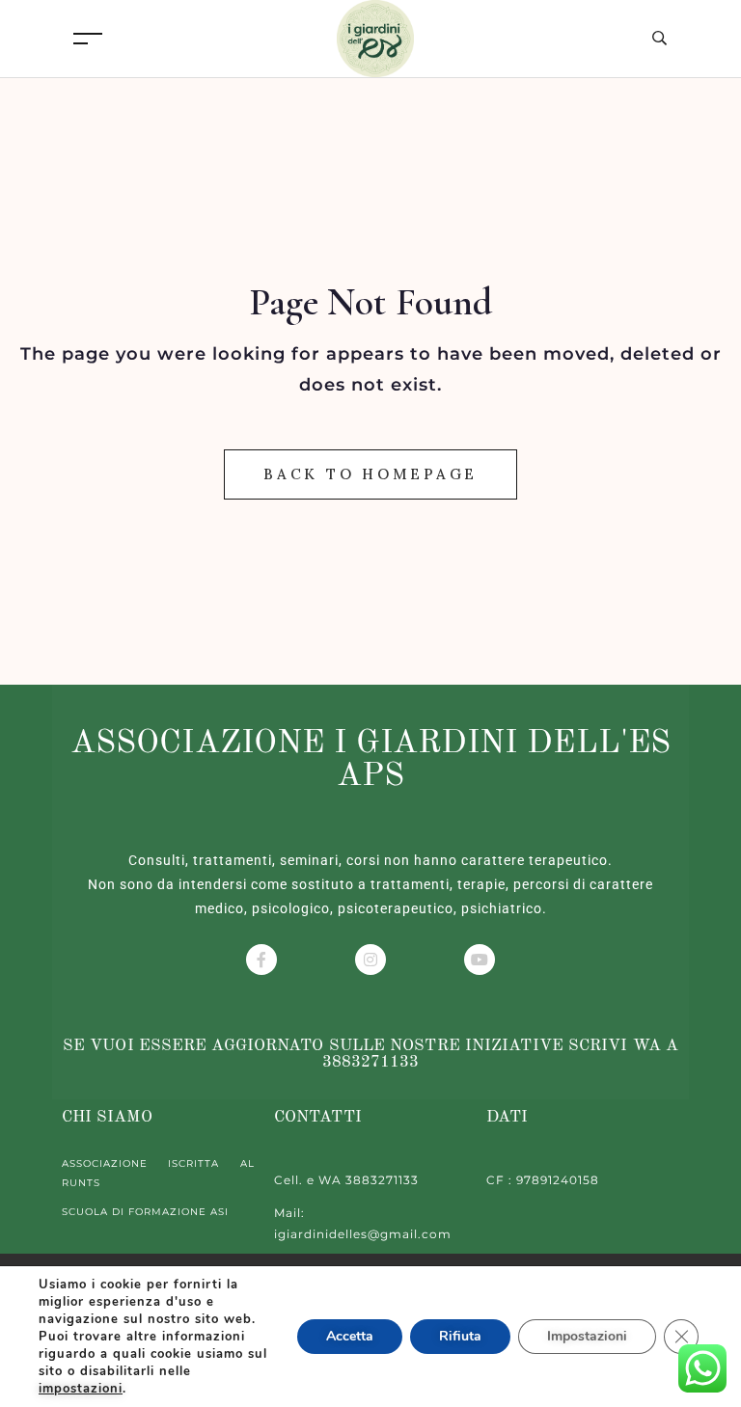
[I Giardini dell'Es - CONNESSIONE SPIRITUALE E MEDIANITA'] (375, 37)
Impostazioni (587, 1336)
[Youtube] (479, 959)
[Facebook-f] (261, 959)
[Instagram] (370, 959)
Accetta (349, 1336)
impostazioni (81, 1388)
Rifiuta (460, 1336)
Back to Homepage (370, 474)
